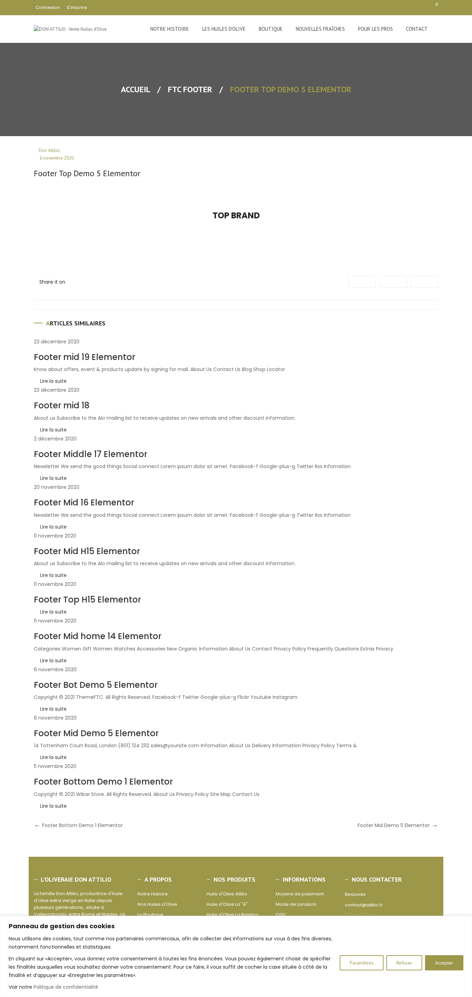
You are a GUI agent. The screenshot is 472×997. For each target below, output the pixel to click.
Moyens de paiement (300, 894)
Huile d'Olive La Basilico (232, 914)
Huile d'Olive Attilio (227, 894)
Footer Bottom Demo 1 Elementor (103, 781)
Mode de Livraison (296, 904)
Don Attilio (49, 150)
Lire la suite (53, 381)
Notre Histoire (153, 894)
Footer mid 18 (61, 405)
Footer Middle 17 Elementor (90, 454)
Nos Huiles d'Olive (157, 904)
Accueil (135, 89)
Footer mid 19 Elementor (84, 357)
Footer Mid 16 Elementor (84, 502)
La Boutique (150, 914)
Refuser (404, 963)
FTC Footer (190, 89)
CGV (281, 914)
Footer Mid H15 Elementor (87, 551)
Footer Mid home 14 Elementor (97, 636)
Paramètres (362, 963)
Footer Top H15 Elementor (87, 599)
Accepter (444, 963)
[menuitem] (169, 29)
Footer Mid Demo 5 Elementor (96, 733)
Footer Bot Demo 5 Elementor (96, 685)
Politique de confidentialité (66, 987)
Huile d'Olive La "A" (227, 904)
